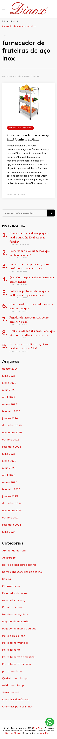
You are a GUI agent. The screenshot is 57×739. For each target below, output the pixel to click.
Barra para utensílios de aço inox (22, 571)
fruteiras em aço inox (20, 128)
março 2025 (9, 482)
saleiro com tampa (13, 685)
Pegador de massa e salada (19, 628)
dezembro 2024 (12, 503)
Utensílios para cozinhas (17, 706)
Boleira (6, 579)
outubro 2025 (10, 439)
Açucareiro (9, 557)
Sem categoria (11, 692)
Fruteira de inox (12, 607)
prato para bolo (12, 671)
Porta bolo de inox (13, 635)
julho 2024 (8, 531)
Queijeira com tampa (15, 678)
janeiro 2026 (10, 418)
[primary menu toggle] (3, 9)
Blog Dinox (38, 728)
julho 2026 (8, 375)
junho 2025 (9, 460)
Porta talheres (11, 649)
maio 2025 (8, 468)
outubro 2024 (10, 517)
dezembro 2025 (12, 425)
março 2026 (9, 404)
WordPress (45, 733)
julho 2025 (8, 453)
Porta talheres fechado (16, 664)
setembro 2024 (11, 524)
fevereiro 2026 (11, 411)
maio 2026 (8, 390)
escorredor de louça (14, 600)
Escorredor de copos (14, 593)
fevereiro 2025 (11, 489)
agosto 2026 (10, 368)
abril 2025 (8, 475)
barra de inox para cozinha (19, 564)
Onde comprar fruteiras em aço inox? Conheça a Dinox (28, 137)
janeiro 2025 (10, 496)
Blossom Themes (13, 733)
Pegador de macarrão (15, 621)
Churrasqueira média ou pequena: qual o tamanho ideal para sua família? (30, 237)
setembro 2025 (11, 446)
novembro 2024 (12, 510)
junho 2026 (9, 382)
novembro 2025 (12, 432)
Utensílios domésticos (15, 699)
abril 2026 (8, 397)
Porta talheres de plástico (18, 657)
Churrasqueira (11, 586)
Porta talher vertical (15, 642)
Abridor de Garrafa (14, 550)
